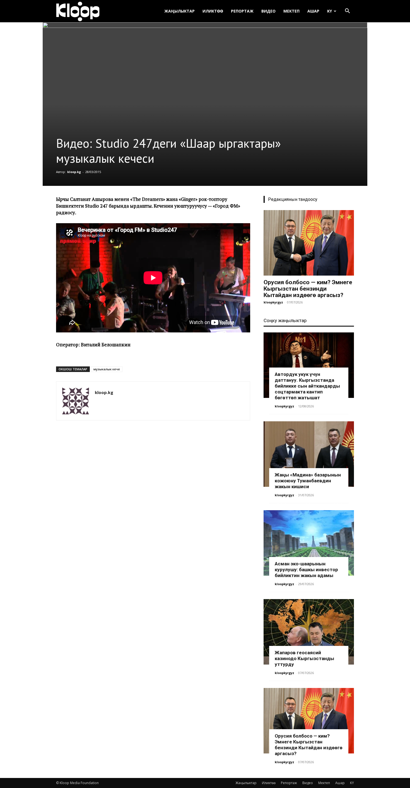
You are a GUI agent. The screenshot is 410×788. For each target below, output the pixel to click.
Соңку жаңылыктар (285, 320)
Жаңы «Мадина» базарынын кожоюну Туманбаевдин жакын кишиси (308, 480)
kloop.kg (74, 172)
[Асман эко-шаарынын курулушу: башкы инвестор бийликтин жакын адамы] (309, 543)
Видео (268, 11)
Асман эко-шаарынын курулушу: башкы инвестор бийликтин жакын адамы (306, 569)
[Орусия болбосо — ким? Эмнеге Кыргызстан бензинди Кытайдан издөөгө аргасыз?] (309, 243)
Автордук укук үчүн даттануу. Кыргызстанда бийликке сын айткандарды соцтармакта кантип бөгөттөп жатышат (307, 385)
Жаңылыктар (179, 11)
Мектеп (291, 11)
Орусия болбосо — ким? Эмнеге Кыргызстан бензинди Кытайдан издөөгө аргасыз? (308, 288)
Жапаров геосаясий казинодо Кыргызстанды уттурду (304, 658)
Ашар (313, 11)
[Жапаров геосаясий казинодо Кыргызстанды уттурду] (309, 632)
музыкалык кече (106, 369)
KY (329, 11)
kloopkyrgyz (273, 302)
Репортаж (242, 11)
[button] (347, 11)
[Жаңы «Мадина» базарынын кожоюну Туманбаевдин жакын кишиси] (309, 454)
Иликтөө (212, 11)
